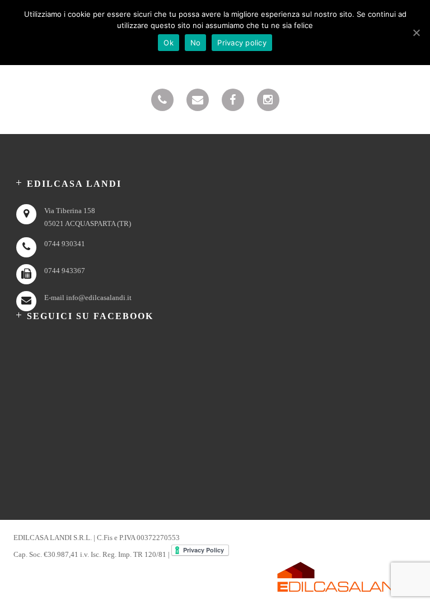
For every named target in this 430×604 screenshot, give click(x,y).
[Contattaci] (197, 100)
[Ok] (416, 32)
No (195, 42)
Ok (168, 42)
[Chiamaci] (162, 100)
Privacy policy (242, 42)
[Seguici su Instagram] (268, 100)
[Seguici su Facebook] (233, 100)
